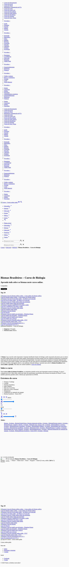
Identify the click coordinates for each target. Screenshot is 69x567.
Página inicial (7, 223)
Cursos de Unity (8, 9)
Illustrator (6, 59)
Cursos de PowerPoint (10, 12)
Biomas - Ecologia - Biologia (12, 423)
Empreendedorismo (9, 67)
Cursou (3, 247)
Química (6, 48)
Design (7, 213)
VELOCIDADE (9, 457)
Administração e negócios (11, 94)
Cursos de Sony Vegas (10, 18)
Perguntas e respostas (9, 550)
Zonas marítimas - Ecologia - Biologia (24, 428)
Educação (7, 211)
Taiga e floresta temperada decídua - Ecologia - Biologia (38, 423)
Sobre (5, 549)
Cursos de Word (8, 5)
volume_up (2, 401)
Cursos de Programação (10, 2)
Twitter (6, 560)
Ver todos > (7, 21)
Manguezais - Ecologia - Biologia (43, 429)
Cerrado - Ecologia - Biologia (42, 428)
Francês (6, 27)
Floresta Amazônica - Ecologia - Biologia (25, 426)
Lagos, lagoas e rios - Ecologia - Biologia (45, 425)
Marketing (7, 68)
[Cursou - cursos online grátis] (9, 202)
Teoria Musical (8, 82)
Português (6, 35)
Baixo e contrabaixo (9, 77)
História (6, 40)
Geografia (6, 43)
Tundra (21, 423)
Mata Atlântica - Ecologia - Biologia (46, 426)
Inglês (5, 23)
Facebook (6, 558)
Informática (8, 206)
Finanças (6, 70)
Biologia (6, 41)
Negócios (7, 232)
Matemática (7, 37)
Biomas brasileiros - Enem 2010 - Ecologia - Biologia (34, 431)
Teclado (6, 79)
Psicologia (7, 92)
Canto (5, 80)
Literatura (6, 46)
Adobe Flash (7, 61)
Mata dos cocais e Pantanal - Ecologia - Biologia (21, 429)
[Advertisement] (34, 261)
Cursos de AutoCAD (9, 10)
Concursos (7, 89)
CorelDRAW (7, 56)
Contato (6, 552)
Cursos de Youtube (9, 16)
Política (6, 91)
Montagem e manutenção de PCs (13, 7)
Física (5, 38)
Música (7, 215)
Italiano (6, 28)
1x (1, 403)
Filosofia (6, 45)
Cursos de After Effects (10, 13)
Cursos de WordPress (9, 15)
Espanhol (6, 25)
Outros (7, 237)
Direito (6, 88)
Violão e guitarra (8, 76)
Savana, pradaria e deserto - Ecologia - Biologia (21, 425)
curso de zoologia (36, 364)
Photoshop (7, 55)
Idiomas (7, 208)
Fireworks (6, 58)
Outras (7, 218)
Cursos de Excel (8, 4)
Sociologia (7, 49)
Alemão (6, 30)
